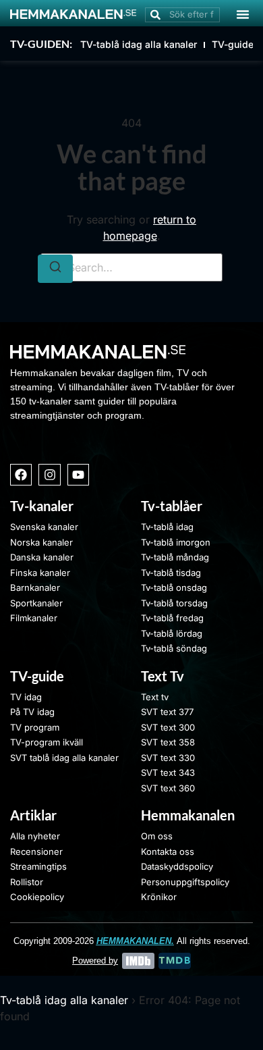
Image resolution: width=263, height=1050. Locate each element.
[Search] (55, 269)
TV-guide (233, 44)
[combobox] (183, 14)
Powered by (95, 960)
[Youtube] (78, 474)
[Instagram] (49, 474)
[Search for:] (131, 267)
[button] (243, 14)
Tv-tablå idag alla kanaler (64, 1000)
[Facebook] (21, 474)
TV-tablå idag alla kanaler (138, 44)
